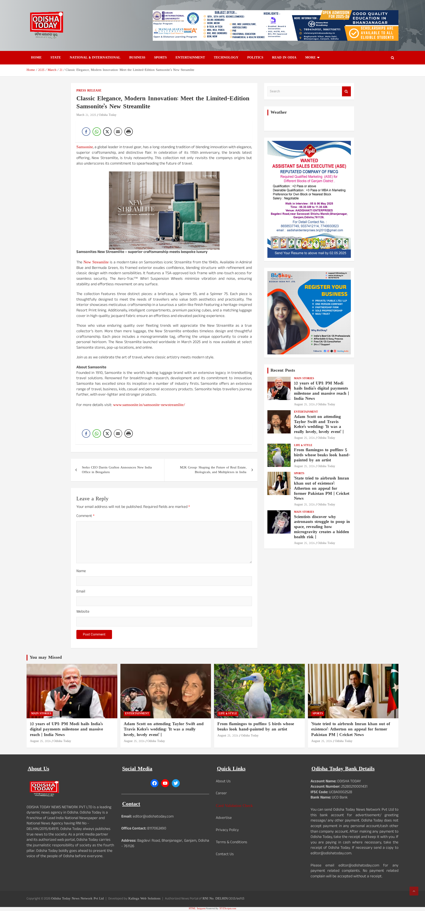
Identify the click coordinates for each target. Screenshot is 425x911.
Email (80, 592)
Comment (85, 516)
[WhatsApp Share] (97, 131)
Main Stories (304, 379)
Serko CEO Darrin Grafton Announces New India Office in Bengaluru (117, 470)
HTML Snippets (197, 909)
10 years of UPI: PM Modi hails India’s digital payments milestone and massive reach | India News (321, 391)
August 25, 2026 (304, 404)
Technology (226, 57)
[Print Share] (128, 131)
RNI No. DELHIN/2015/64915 (223, 898)
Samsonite (84, 147)
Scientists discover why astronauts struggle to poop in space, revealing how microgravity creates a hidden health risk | (322, 527)
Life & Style (303, 445)
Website (82, 612)
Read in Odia (284, 57)
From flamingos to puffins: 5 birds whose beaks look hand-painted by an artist (322, 455)
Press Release (88, 91)
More (310, 57)
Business (137, 57)
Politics (255, 57)
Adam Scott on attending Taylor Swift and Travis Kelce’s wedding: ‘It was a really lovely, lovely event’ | (319, 424)
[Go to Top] (414, 891)
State (55, 57)
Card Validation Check (234, 806)
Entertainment (190, 57)
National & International (95, 57)
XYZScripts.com (227, 909)
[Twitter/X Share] (107, 131)
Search (346, 91)
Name (81, 572)
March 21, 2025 (86, 115)
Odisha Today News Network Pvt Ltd (77, 898)
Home (36, 57)
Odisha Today (107, 115)
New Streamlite (96, 262)
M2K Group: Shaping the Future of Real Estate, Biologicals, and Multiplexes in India (213, 470)
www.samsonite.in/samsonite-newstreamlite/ (149, 405)
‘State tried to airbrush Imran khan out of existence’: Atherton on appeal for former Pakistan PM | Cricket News (321, 488)
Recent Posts (282, 370)
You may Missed (46, 657)
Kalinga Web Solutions (144, 898)
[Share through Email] (118, 131)
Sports (160, 57)
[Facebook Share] (86, 131)
